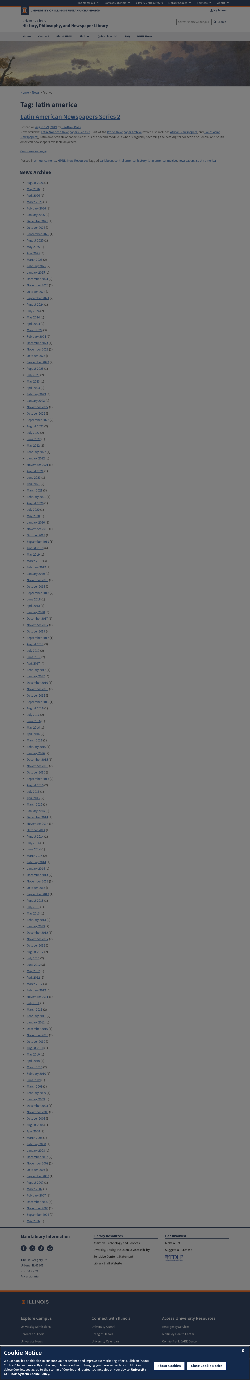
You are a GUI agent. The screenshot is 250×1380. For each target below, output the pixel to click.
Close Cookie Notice (207, 1366)
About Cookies (169, 1366)
